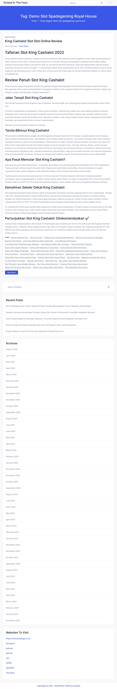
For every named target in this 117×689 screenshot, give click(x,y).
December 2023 (13, 545)
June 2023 (10, 582)
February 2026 (12, 381)
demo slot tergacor (99, 251)
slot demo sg (51, 261)
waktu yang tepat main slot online (48, 267)
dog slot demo (11, 254)
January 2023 (12, 614)
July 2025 (10, 425)
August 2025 (11, 418)
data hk (9, 653)
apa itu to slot (36, 237)
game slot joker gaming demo (79, 254)
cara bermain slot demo (65, 241)
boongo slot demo (13, 241)
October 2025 (12, 406)
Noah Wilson (24, 46)
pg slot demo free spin (15, 261)
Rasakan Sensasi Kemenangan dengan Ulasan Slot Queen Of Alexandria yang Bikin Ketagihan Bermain (50, 312)
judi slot (9, 648)
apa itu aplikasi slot (19, 237)
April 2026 (10, 368)
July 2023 (10, 576)
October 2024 (12, 482)
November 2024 (13, 475)
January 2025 (12, 463)
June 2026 (10, 355)
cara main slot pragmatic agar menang (22, 244)
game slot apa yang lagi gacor (50, 254)
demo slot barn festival (81, 244)
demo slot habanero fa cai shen (44, 247)
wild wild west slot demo (76, 267)
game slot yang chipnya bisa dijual (20, 257)
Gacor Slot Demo (11, 46)
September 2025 (13, 412)
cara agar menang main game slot (38, 241)
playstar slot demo (35, 261)
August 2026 (11, 349)
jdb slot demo (73, 257)
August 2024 (11, 494)
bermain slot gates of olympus (89, 237)
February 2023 (12, 608)
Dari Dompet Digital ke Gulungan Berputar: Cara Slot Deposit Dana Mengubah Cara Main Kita (46, 318)
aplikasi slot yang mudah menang (59, 237)
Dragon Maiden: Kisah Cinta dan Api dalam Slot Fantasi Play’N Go (34, 331)
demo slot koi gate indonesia (73, 247)
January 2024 (12, 538)
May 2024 (10, 513)
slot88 (9, 663)
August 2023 (11, 570)
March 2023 (11, 601)
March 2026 (11, 374)
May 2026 (10, 362)
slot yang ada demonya (47, 264)
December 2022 (13, 620)
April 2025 (10, 444)
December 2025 (13, 393)
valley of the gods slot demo (18, 267)
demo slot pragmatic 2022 (42, 251)
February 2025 (12, 456)
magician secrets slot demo (93, 257)
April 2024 (10, 519)
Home (34, 21)
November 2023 (13, 551)
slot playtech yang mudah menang (20, 264)
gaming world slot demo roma (51, 257)
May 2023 (10, 589)
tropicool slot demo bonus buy (73, 264)
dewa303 (10, 668)
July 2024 (10, 500)
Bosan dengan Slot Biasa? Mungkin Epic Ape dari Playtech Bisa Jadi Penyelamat (41, 325)
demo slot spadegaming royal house (72, 251)
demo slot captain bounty (16, 247)
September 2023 (13, 564)
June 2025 (10, 431)
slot (7, 658)
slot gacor (10, 643)
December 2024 (13, 469)
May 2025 (10, 437)
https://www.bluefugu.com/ (18, 638)
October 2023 (12, 557)
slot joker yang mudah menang (73, 261)
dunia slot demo (27, 254)
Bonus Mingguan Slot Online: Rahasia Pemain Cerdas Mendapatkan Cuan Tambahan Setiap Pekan (48, 306)
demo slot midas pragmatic (17, 251)
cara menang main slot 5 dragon (55, 244)
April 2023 (10, 595)
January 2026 (12, 387)
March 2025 (11, 450)
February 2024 (12, 532)
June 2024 (10, 507)
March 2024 (11, 526)
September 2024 (13, 488)
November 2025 (13, 400)
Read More (11, 272)
